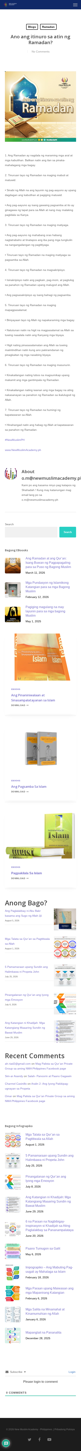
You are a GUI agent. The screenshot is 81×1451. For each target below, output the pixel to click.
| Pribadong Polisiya (64, 1429)
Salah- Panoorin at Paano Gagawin (50, 1076)
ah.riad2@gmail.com (18, 1063)
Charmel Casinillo (16, 1083)
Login (71, 1371)
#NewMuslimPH (15, 439)
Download (20, 705)
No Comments (41, 51)
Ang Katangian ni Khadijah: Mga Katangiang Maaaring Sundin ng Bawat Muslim (25, 1027)
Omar (8, 1096)
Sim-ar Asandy (14, 1076)
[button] (75, 5)
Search (9, 524)
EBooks (15, 689)
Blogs (32, 26)
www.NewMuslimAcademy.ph (23, 450)
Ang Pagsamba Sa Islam (28, 786)
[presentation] (40, 657)
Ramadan (48, 26)
